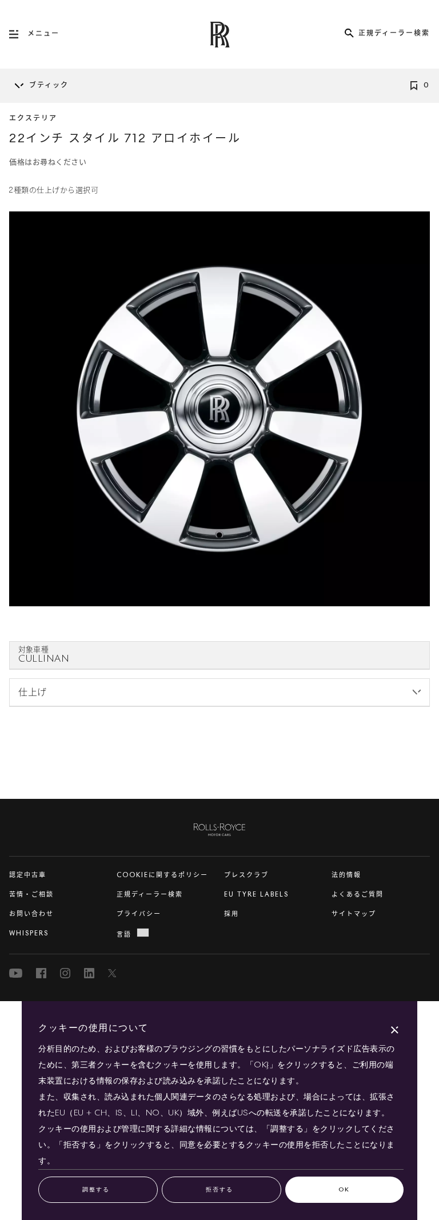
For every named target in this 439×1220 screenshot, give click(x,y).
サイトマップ (354, 914)
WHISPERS (29, 933)
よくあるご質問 (358, 894)
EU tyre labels (256, 894)
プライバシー (139, 914)
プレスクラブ (246, 875)
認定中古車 (27, 875)
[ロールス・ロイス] (219, 827)
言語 (124, 934)
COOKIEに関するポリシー (162, 875)
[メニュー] (18, 34)
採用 (231, 914)
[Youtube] (15, 973)
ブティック (49, 85)
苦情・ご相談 (31, 894)
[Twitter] (113, 973)
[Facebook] (41, 973)
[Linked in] (89, 973)
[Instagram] (65, 973)
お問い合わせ (31, 914)
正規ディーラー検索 (150, 894)
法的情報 (346, 875)
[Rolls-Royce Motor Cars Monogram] (219, 34)
